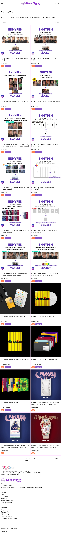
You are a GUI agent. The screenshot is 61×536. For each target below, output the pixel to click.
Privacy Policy (6, 514)
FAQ (2, 494)
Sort (57, 23)
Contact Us (5, 496)
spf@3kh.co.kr (9, 485)
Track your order (7, 503)
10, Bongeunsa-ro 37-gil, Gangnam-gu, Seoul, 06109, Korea (24, 487)
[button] (56, 3)
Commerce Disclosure (9, 518)
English (3, 531)
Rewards (4, 498)
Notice (3, 492)
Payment (4, 508)
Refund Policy (6, 512)
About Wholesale (7, 501)
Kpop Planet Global (12, 528)
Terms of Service (7, 516)
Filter (3, 23)
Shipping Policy (6, 510)
